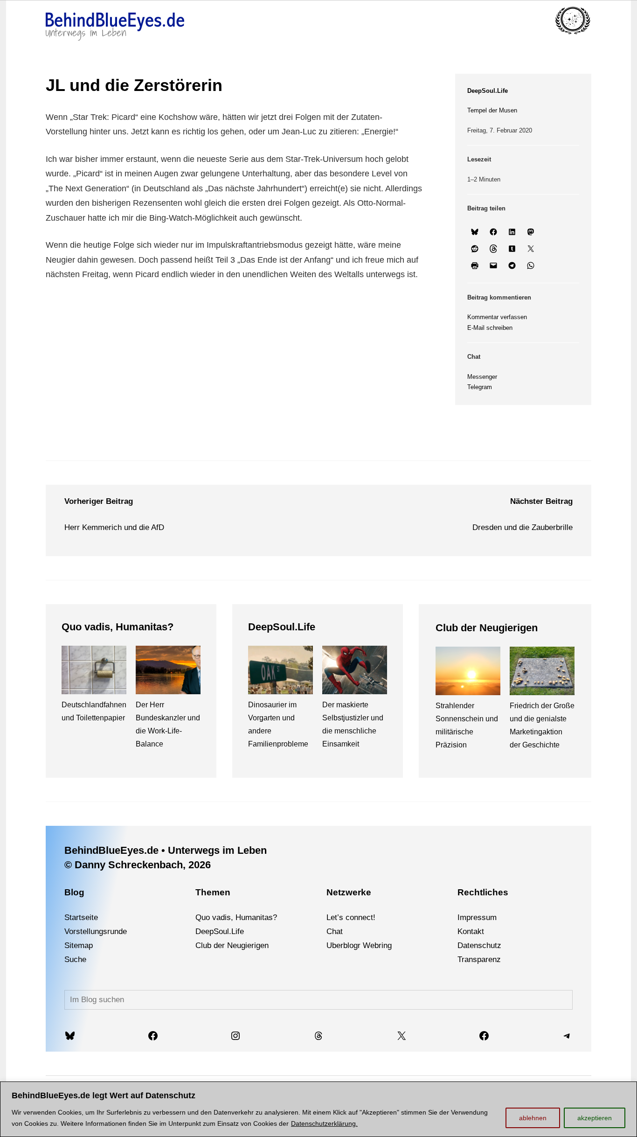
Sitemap (78, 945)
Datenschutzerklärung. (324, 1123)
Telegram (479, 387)
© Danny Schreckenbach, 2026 (137, 865)
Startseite (81, 917)
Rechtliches (482, 892)
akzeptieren (594, 1118)
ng (387, 945)
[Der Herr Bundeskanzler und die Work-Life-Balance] (168, 672)
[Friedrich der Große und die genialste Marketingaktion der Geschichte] (542, 673)
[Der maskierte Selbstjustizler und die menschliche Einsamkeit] (354, 672)
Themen (212, 892)
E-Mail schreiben (489, 327)
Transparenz (479, 959)
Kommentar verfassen (497, 317)
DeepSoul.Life (487, 90)
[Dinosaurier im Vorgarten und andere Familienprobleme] (280, 672)
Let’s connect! (350, 917)
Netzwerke (348, 892)
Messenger (482, 376)
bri (378, 945)
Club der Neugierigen (487, 628)
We (368, 945)
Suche (75, 959)
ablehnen (533, 1118)
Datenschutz (479, 945)
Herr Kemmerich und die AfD (114, 527)
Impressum (477, 917)
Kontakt (470, 931)
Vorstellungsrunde (95, 931)
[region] (318, 1109)
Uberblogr (343, 945)
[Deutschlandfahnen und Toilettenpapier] (94, 672)
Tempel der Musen (492, 110)
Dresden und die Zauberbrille (522, 527)
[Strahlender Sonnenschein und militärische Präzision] (468, 673)
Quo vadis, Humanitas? (117, 627)
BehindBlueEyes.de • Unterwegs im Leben (165, 850)
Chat (334, 931)
